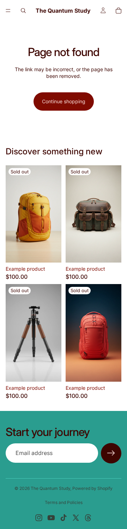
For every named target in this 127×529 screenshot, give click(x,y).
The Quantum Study (50, 488)
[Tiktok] (63, 517)
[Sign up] (111, 453)
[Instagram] (39, 517)
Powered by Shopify (92, 488)
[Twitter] (76, 517)
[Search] (23, 10)
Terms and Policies (64, 502)
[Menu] (8, 10)
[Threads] (88, 517)
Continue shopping (63, 101)
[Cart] (118, 10)
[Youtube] (51, 517)
